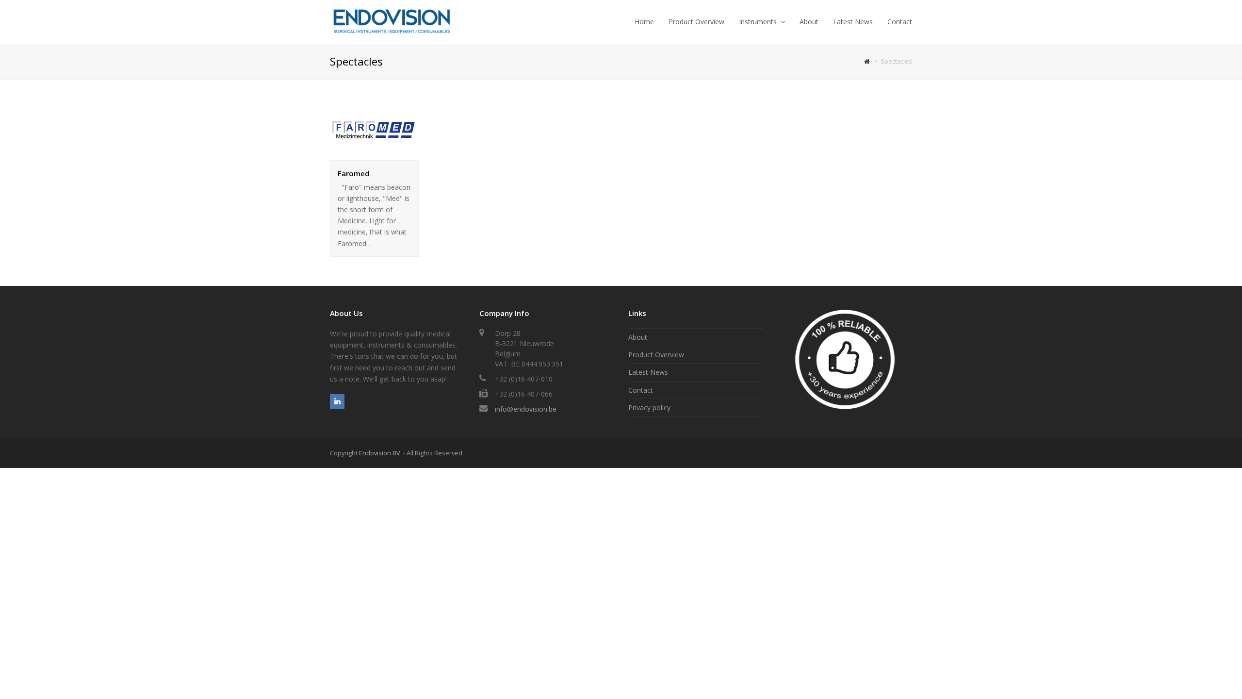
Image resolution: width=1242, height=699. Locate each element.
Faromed (354, 173)
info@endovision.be (525, 409)
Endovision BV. (380, 453)
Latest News (648, 372)
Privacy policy (649, 407)
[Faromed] (374, 154)
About (637, 337)
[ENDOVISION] (391, 21)
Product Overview (656, 354)
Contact (640, 390)
